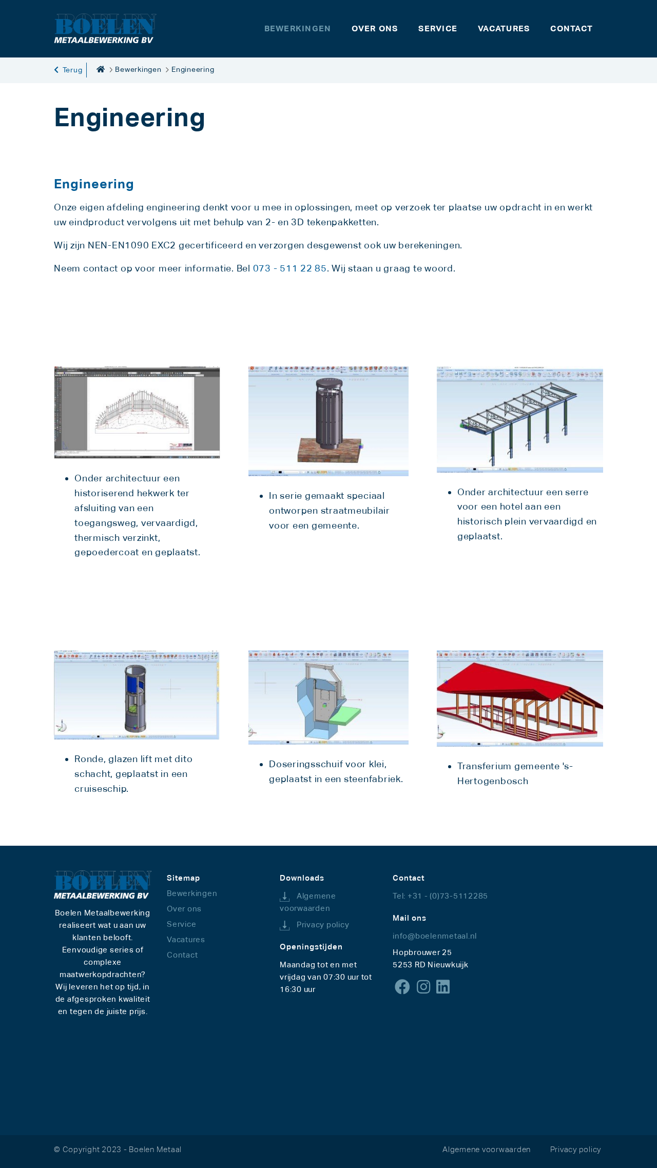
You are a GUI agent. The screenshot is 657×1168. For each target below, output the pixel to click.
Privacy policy (323, 924)
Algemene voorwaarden (486, 1149)
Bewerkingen (138, 69)
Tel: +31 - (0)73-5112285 (440, 895)
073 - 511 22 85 (290, 268)
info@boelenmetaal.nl (435, 935)
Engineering (192, 69)
